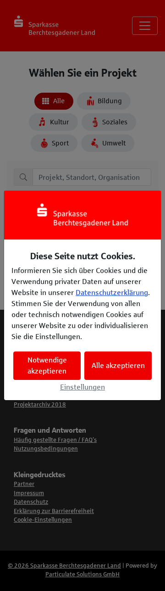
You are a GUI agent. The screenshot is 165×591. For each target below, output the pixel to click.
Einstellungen (82, 387)
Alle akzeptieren (118, 365)
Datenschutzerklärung (112, 292)
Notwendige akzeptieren (47, 365)
